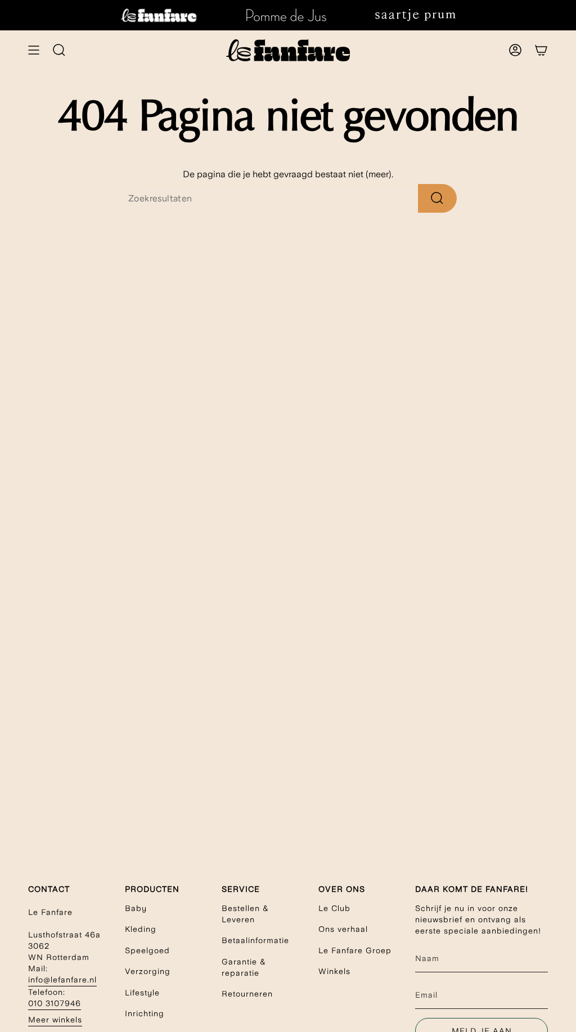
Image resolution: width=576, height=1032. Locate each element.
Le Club (334, 908)
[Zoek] (437, 198)
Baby (136, 908)
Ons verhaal (343, 929)
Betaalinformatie (255, 940)
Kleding (140, 929)
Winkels (334, 971)
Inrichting (144, 1013)
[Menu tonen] (33, 50)
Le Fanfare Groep (355, 950)
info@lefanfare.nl (62, 979)
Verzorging (147, 971)
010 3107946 (54, 1003)
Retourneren (247, 993)
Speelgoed (147, 950)
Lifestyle (142, 992)
